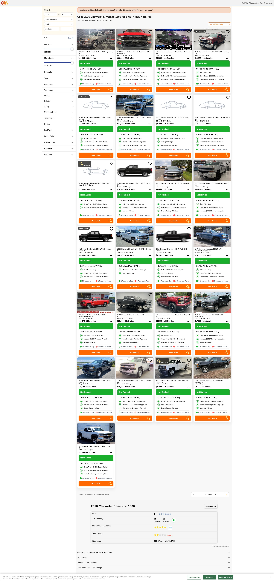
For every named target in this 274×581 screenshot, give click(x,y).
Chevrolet (89, 495)
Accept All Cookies (225, 577)
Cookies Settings (194, 577)
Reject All (209, 577)
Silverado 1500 (102, 495)
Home (80, 495)
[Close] (270, 577)
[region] (137, 577)
